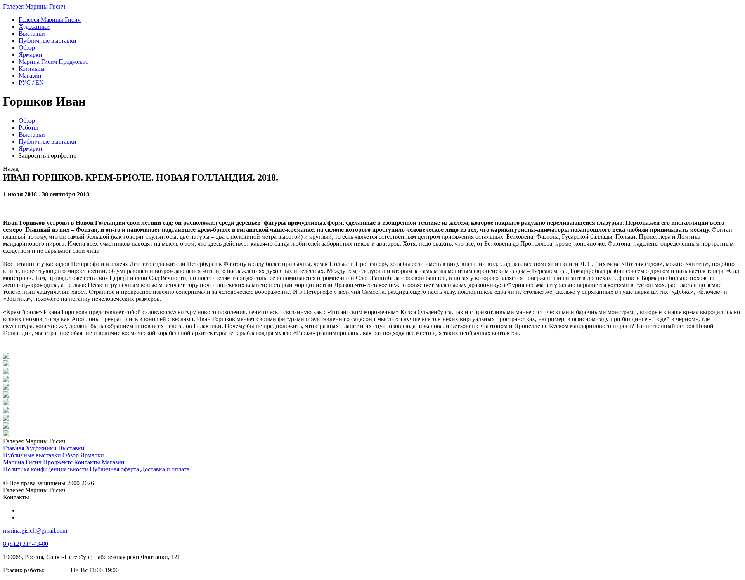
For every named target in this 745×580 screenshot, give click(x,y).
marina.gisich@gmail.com (35, 530)
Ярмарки (30, 148)
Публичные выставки (47, 141)
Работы (28, 127)
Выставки (32, 134)
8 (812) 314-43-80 (25, 543)
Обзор (27, 120)
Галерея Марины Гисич (34, 6)
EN (31, 82)
